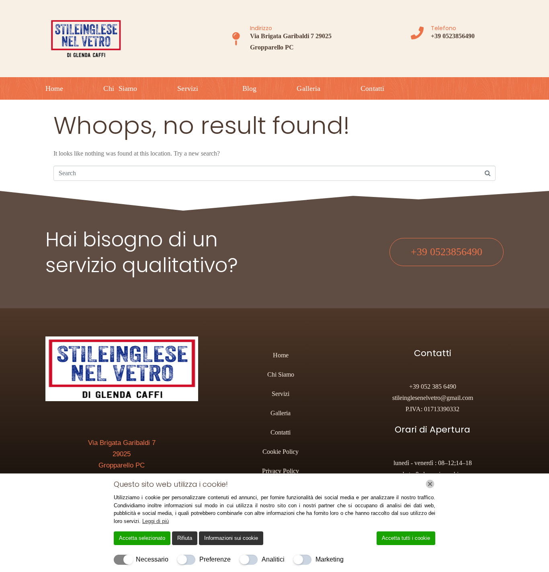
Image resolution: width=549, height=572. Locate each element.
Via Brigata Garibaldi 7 (122, 443)
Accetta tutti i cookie (406, 538)
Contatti (372, 88)
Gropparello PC (121, 465)
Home (54, 88)
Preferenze (215, 559)
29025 (122, 454)
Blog (249, 88)
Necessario (152, 559)
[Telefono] (417, 33)
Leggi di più (155, 521)
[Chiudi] (430, 484)
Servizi (187, 88)
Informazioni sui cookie (231, 538)
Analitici (273, 559)
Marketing (329, 559)
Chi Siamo (120, 88)
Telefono (443, 28)
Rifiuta (184, 538)
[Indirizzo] (236, 38)
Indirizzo (261, 28)
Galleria (308, 88)
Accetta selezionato (142, 538)
